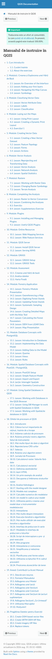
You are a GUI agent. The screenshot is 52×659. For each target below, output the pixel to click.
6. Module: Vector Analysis (19, 156)
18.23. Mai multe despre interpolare (26, 514)
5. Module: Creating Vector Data (22, 133)
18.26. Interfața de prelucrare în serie (27, 527)
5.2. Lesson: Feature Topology (23, 144)
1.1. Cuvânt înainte (19, 67)
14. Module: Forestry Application (22, 284)
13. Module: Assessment (18, 268)
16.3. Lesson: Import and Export (24, 379)
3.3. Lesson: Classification (22, 109)
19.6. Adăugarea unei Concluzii (24, 591)
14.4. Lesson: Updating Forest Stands (27, 302)
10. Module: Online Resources (21, 230)
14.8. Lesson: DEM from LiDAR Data (27, 324)
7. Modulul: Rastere (16, 178)
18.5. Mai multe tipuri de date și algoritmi (29, 443)
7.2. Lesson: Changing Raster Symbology (28, 186)
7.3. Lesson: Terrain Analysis (23, 189)
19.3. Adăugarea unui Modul (23, 581)
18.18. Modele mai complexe (23, 491)
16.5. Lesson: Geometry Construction (27, 385)
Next (42, 19)
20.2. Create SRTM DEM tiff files (25, 620)
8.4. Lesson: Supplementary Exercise (27, 209)
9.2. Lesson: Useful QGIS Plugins (25, 225)
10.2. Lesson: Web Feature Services (26, 238)
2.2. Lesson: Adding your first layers (26, 87)
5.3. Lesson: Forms (18, 148)
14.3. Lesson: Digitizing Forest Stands (27, 299)
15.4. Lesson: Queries (20, 353)
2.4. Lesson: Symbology (20, 93)
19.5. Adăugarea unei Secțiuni (24, 588)
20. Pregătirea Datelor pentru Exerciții (24, 612)
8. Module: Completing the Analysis (23, 194)
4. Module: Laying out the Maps (21, 114)
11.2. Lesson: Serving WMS (22, 250)
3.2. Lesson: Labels (18, 106)
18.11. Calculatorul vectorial (23, 466)
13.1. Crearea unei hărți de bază (24, 273)
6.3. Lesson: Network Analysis (24, 170)
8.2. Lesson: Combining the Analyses (27, 202)
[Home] (4, 14)
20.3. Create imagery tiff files (23, 623)
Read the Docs (10, 654)
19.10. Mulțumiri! (18, 607)
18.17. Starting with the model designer (28, 488)
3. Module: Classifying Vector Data (23, 98)
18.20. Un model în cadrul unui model (27, 498)
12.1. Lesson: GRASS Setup (22, 260)
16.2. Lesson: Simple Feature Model (26, 376)
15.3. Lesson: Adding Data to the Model (28, 350)
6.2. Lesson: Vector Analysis (22, 167)
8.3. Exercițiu (16, 205)
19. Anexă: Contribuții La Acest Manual (25, 570)
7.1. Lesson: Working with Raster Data (28, 183)
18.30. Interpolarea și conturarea (25, 546)
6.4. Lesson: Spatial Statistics (23, 173)
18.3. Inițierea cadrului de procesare (26, 434)
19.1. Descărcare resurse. (21, 575)
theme (30, 652)
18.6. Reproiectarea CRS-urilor (24, 446)
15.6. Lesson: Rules (18, 360)
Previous (11, 19)
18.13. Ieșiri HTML (18, 472)
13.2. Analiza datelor (19, 276)
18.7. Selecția (16, 450)
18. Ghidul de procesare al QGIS (22, 419)
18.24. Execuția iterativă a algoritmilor (27, 517)
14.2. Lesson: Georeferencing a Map (26, 295)
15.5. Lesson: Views (19, 356)
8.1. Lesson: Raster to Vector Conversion (29, 199)
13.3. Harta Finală (18, 279)
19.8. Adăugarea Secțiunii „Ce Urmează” (28, 601)
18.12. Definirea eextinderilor (23, 469)
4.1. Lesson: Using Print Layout (24, 119)
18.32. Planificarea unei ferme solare (27, 556)
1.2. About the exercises (21, 71)
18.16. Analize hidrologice (22, 485)
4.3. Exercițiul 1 (17, 128)
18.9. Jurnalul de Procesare (22, 456)
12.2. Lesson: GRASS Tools (22, 263)
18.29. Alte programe (19, 543)
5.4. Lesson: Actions (19, 151)
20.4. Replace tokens (19, 626)
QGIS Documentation (27, 4)
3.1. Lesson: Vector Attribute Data (25, 103)
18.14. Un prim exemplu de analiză (26, 475)
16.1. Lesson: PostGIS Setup (23, 373)
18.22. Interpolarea (19, 511)
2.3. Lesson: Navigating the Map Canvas (28, 90)
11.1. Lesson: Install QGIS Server (25, 247)
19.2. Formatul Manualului (22, 578)
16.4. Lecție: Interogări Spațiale (24, 382)
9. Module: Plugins (15, 214)
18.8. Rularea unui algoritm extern (26, 453)
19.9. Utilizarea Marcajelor (22, 604)
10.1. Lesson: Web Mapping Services (27, 234)
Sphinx (16, 652)
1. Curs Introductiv (15, 63)
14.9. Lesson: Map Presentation (24, 328)
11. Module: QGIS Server (18, 242)
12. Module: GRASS (16, 255)
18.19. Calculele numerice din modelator (29, 495)
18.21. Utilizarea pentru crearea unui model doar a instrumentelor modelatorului (27, 504)
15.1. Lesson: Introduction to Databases (28, 340)
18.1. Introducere (18, 424)
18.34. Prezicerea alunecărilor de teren (28, 565)
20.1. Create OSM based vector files (27, 617)
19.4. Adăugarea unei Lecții (22, 585)
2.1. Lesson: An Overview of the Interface (29, 83)
